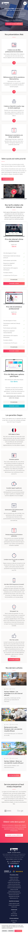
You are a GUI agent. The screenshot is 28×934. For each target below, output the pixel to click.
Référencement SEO (14, 898)
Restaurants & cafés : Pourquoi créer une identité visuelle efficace (13, 729)
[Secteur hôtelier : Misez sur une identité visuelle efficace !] (14, 748)
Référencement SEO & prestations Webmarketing (14, 78)
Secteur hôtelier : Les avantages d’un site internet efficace (13, 693)
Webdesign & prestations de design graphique (14, 136)
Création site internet (14, 877)
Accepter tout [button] (18, 930)
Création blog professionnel (14, 891)
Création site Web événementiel (14, 887)
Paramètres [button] (11, 930)
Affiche (14, 922)
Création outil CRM (14, 889)
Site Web (13, 689)
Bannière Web (14, 920)
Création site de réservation (14, 884)
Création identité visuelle (14, 903)
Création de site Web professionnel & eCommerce (14, 51)
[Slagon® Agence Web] (5, 3)
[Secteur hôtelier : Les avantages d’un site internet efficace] (14, 679)
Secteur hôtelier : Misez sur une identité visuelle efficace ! (14, 762)
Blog (21, 859)
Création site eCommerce (14, 880)
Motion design (14, 913)
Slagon (7, 689)
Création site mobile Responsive (14, 893)
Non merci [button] (5, 930)
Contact (15, 859)
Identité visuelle (14, 724)
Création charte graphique (14, 905)
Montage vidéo (14, 915)
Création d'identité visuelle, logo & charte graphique (14, 107)
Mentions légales (9, 859)
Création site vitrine (14, 879)
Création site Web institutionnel (14, 886)
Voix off (14, 912)
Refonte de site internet (14, 894)
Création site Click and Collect (14, 882)
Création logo (14, 907)
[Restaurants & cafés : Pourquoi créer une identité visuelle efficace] (14, 714)
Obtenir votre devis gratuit (14, 822)
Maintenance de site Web (14, 896)
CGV (19, 859)
